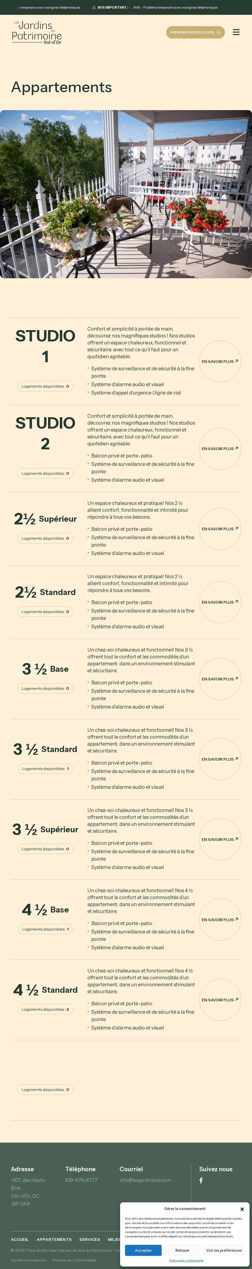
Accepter (143, 1250)
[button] (242, 1208)
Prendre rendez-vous (192, 32)
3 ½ (45, 668)
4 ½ (45, 909)
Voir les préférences (224, 1250)
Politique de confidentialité (186, 1260)
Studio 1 (45, 346)
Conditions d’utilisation (29, 1260)
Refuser (182, 1250)
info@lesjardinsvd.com (145, 1180)
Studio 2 (45, 433)
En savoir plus (218, 361)
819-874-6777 (81, 1180)
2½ (45, 518)
